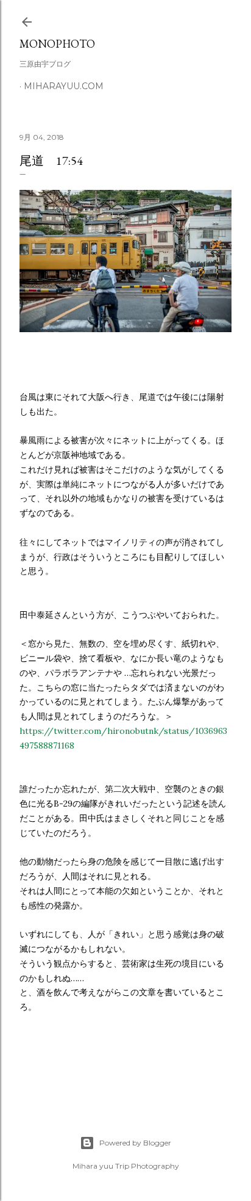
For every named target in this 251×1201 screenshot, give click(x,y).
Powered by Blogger (135, 1142)
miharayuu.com (64, 86)
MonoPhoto (57, 44)
